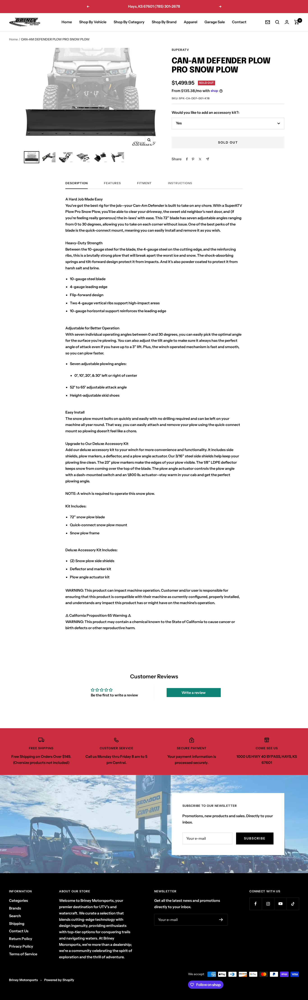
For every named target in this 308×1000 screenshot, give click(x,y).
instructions (180, 183)
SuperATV (180, 49)
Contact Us (18, 931)
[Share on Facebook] (187, 159)
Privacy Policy (21, 946)
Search (15, 916)
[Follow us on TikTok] (293, 904)
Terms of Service (23, 954)
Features (112, 183)
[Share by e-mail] (207, 159)
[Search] (277, 22)
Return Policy (20, 938)
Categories (18, 900)
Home (67, 22)
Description (76, 183)
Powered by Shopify (59, 980)
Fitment (144, 183)
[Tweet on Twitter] (200, 159)
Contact (239, 22)
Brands (15, 908)
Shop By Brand (164, 22)
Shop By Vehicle (92, 22)
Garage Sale (215, 22)
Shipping (16, 923)
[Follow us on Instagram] (268, 904)
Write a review (194, 692)
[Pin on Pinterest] (193, 159)
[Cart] (296, 22)
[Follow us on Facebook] (255, 904)
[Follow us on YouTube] (280, 904)
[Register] (221, 919)
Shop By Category (129, 22)
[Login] (287, 22)
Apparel (190, 22)
